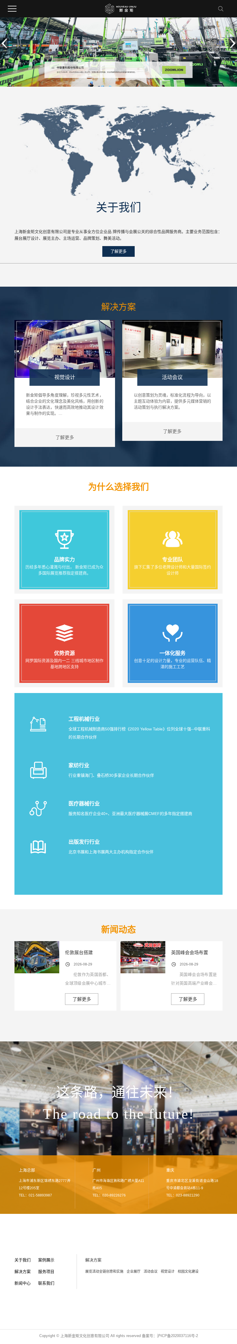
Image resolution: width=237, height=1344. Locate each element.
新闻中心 (22, 1283)
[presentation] (4, 43)
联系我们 (46, 1283)
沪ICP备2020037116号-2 (177, 1336)
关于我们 (22, 1260)
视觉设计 (168, 1272)
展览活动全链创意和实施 (104, 1272)
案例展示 (46, 1260)
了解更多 (118, 251)
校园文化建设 (188, 1272)
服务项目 (46, 1271)
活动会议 (151, 1272)
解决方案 (22, 1271)
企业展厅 (133, 1272)
